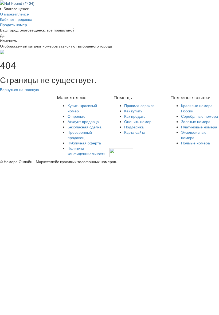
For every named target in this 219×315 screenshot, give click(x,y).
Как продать (134, 116)
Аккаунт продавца (83, 121)
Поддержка (134, 126)
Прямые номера (195, 142)
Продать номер (13, 24)
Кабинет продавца (16, 19)
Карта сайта (134, 132)
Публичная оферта (84, 142)
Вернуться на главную (19, 89)
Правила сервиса (139, 105)
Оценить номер (137, 121)
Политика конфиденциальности (86, 150)
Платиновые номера (199, 126)
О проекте (76, 116)
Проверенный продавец (80, 134)
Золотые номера (195, 121)
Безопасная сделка (84, 126)
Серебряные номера (199, 116)
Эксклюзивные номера (193, 134)
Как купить (133, 110)
